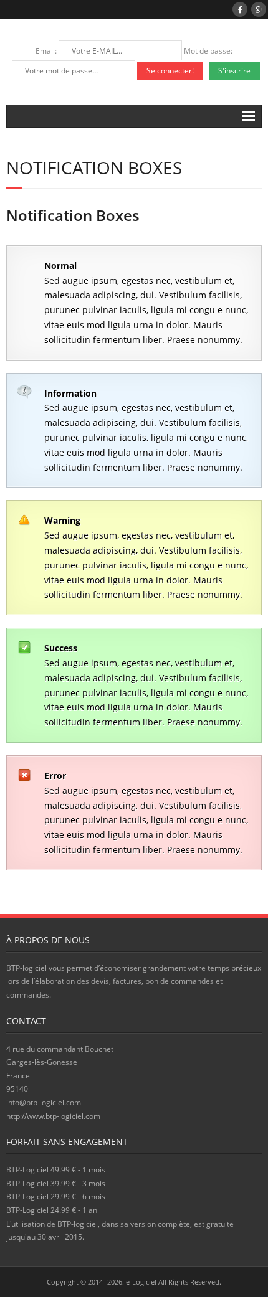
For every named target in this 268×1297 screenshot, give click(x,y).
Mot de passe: (208, 50)
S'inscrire (234, 70)
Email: (47, 50)
